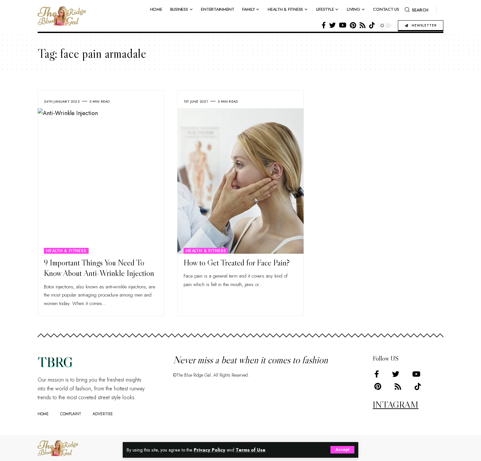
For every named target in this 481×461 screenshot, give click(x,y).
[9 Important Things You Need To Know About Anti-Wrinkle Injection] (101, 181)
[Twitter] (332, 25)
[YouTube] (342, 25)
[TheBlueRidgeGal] (58, 448)
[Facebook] (324, 25)
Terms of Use (250, 450)
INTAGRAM (396, 404)
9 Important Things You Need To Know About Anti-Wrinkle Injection (99, 268)
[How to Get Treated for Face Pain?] (240, 181)
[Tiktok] (372, 25)
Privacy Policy (209, 450)
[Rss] (362, 25)
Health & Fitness (66, 251)
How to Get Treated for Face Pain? (237, 263)
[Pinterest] (353, 25)
